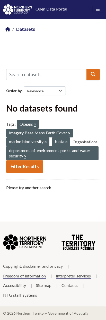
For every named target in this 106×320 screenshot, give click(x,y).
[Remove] (35, 125)
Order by (14, 90)
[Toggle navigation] (97, 9)
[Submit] (93, 74)
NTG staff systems (20, 295)
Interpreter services (73, 275)
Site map (43, 285)
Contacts (69, 285)
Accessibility (14, 285)
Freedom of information (24, 275)
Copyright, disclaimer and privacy (33, 266)
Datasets (25, 29)
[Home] (7, 29)
